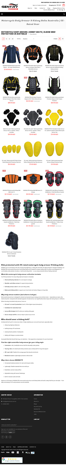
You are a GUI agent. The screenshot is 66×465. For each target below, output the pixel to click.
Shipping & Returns (23, 447)
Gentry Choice (13, 449)
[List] (63, 39)
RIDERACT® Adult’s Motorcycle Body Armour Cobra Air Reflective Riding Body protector (54, 67)
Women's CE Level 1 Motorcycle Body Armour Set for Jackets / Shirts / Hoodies (33, 130)
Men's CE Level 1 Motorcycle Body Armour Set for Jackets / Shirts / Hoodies (11, 130)
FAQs (36, 8)
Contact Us (42, 8)
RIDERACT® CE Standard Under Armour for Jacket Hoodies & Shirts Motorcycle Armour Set (54, 130)
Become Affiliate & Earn (49, 10)
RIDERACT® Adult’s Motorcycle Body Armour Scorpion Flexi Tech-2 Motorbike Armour (33, 67)
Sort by (19, 38)
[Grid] (59, 39)
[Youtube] (62, 9)
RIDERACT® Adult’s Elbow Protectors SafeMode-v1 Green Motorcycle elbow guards (33, 222)
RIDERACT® (37, 409)
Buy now (12, 126)
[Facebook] (57, 9)
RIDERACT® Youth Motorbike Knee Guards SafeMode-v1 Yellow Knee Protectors (54, 222)
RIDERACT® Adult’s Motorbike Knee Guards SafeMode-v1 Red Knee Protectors (11, 222)
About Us (30, 8)
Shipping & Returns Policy (59, 8)
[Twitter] (59, 9)
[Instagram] (64, 9)
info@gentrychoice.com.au (9, 401)
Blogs (49, 8)
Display (55, 38)
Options (12, 62)
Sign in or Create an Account (39, 5)
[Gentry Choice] (9, 7)
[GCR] (3, 459)
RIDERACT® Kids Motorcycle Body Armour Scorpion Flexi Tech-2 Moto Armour (11, 99)
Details (33, 62)
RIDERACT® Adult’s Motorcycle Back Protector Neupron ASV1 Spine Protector (54, 99)
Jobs (35, 414)
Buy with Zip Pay (38, 406)
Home (35, 398)
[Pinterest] (60, 9)
